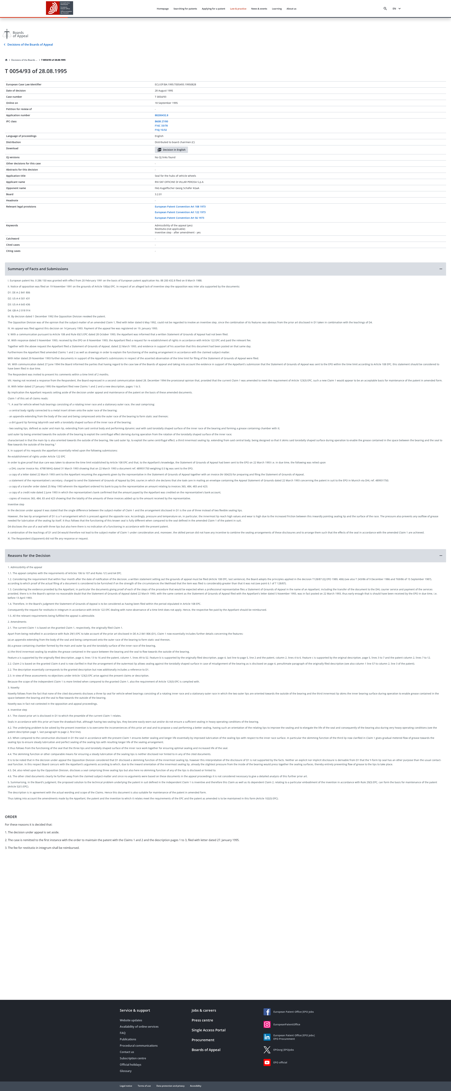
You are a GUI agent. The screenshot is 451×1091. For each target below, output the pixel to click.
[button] (225, 268)
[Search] (385, 8)
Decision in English (174, 149)
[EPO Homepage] (59, 8)
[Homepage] (6, 60)
